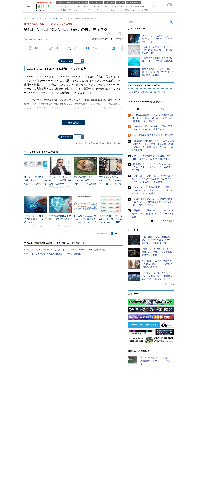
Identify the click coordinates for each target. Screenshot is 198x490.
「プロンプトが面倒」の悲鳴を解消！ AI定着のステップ (35, 219)
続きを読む (73, 122)
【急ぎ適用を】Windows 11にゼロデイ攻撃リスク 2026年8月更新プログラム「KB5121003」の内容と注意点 (153, 202)
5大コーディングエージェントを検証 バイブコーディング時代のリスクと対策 (157, 252)
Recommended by (103, 233)
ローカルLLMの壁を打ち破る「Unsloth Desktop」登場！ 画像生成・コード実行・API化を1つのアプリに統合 (153, 118)
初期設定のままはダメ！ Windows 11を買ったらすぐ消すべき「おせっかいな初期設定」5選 (152, 167)
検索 (171, 22)
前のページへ (66, 61)
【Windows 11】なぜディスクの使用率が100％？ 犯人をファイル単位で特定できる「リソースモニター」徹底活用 (152, 179)
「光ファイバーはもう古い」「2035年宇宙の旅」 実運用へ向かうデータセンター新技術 (157, 276)
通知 (57, 48)
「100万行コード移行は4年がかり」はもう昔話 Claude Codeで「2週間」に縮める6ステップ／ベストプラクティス (111, 222)
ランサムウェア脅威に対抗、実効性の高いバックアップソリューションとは (157, 38)
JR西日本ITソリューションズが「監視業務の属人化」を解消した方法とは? (157, 50)
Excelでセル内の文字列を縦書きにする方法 (152, 135)
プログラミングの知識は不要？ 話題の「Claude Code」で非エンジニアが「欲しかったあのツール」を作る (152, 190)
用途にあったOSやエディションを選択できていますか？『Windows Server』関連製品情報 (66, 249)
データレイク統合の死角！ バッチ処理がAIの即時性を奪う (60, 180)
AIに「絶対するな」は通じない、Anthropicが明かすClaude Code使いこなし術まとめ (156, 240)
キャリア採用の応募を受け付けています (147, 92)
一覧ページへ (168, 284)
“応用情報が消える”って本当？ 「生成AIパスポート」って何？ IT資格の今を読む (158, 264)
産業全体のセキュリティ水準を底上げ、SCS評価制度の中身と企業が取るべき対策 (158, 72)
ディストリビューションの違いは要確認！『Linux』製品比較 (53, 254)
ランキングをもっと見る (164, 221)
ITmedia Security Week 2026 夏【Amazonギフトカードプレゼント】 (154, 361)
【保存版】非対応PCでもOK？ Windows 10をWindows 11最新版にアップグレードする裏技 (153, 213)
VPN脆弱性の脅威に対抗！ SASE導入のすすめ (60, 219)
